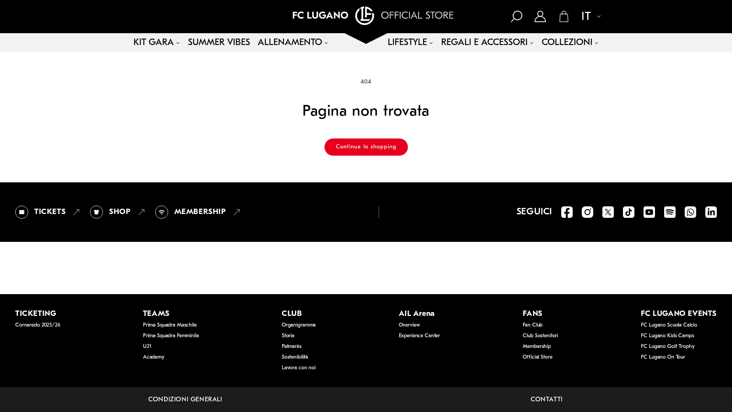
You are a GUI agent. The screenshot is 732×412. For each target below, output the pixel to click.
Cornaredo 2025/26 (37, 325)
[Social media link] (567, 212)
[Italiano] (587, 17)
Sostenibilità (295, 357)
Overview (409, 325)
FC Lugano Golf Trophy (667, 346)
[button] (516, 16)
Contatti (547, 399)
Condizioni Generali (185, 399)
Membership (537, 346)
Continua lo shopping (366, 147)
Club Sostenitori (540, 336)
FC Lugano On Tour (663, 357)
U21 (147, 346)
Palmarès (292, 346)
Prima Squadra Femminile (171, 336)
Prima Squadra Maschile (170, 325)
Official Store (537, 357)
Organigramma (299, 325)
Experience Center (419, 336)
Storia (288, 336)
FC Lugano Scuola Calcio (669, 325)
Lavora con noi (299, 368)
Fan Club (533, 325)
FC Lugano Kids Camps (667, 336)
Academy (153, 357)
